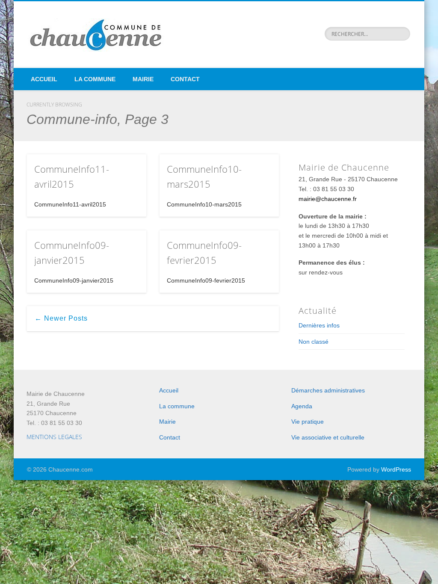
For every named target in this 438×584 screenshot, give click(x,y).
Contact (185, 79)
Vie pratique (307, 421)
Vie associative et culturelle (327, 437)
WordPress (396, 469)
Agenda (301, 406)
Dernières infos (319, 325)
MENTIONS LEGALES (54, 437)
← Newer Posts (61, 318)
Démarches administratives (328, 390)
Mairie (143, 79)
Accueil (44, 79)
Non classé (313, 341)
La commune (94, 79)
